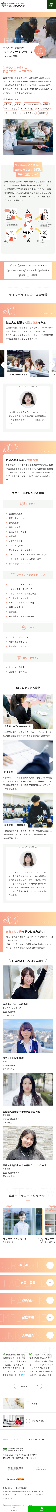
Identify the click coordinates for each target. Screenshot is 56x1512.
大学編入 (34, 275)
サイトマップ (7, 1498)
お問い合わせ (8, 1488)
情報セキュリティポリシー (12, 1495)
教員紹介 (45, 270)
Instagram (22, 1386)
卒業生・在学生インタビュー (34, 265)
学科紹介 (17, 1439)
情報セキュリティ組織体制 (34, 1495)
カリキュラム (16, 270)
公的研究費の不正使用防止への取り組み (17, 1491)
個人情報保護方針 (22, 1488)
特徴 (14, 265)
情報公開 (37, 1491)
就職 (23, 275)
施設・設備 (31, 270)
